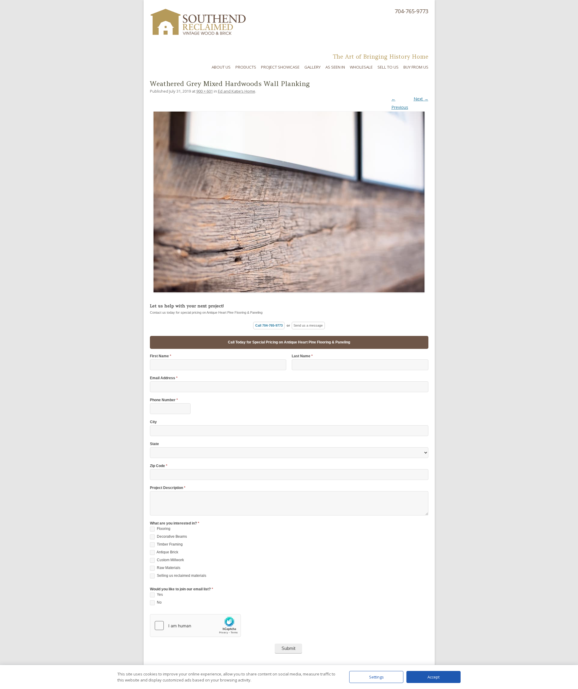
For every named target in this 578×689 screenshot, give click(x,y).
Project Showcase (280, 67)
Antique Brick (167, 552)
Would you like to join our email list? (181, 589)
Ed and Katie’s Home (236, 91)
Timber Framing (169, 544)
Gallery (312, 67)
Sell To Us (388, 67)
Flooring (163, 529)
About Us (221, 67)
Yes (159, 594)
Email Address (164, 378)
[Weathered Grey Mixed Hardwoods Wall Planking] (289, 197)
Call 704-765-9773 (269, 325)
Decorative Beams (171, 536)
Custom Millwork (170, 560)
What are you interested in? (174, 523)
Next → (421, 99)
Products (245, 67)
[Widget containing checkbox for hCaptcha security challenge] (195, 625)
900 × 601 (204, 91)
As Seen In (335, 67)
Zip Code (158, 466)
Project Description (167, 488)
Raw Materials (168, 568)
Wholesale (361, 67)
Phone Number (164, 400)
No (159, 602)
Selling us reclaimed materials (181, 576)
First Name (160, 356)
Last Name (302, 356)
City (153, 422)
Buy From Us (415, 67)
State (154, 444)
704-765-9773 (411, 11)
